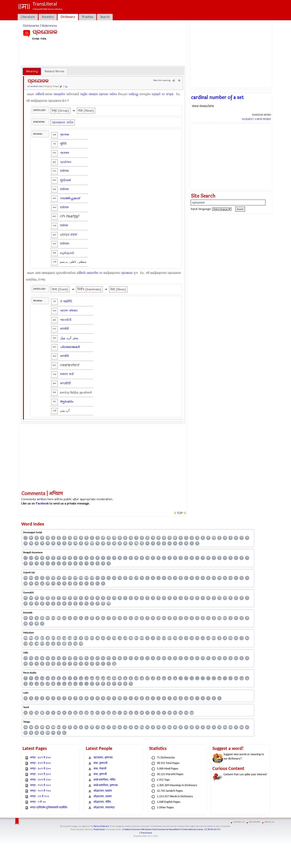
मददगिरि (67, 301)
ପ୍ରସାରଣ (127, 273)
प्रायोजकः (65, 243)
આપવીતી (65, 320)
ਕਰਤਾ (74, 234)
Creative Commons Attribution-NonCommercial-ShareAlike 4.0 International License (163, 829)
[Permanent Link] (60, 86)
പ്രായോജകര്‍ (70, 347)
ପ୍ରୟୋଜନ (58, 122)
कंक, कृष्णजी (100, 774)
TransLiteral (99, 829)
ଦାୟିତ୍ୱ (133, 94)
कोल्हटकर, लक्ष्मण (103, 796)
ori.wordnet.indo (35, 86)
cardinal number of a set (217, 97)
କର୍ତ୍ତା (70, 122)
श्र (92, 543)
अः (31, 537)
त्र (213, 537)
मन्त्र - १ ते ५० (38, 802)
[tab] (32, 71)
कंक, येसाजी (100, 768)
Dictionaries (31, 25)
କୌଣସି (40, 94)
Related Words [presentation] (54, 71)
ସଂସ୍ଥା (169, 94)
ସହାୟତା (93, 94)
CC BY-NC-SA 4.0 (212, 829)
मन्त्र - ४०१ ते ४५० (40, 757)
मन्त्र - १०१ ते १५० (40, 791)
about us (269, 821)
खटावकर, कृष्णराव (103, 757)
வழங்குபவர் (67, 253)
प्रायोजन (64, 225)
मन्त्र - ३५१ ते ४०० (40, 763)
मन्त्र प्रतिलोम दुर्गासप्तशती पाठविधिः (49, 807)
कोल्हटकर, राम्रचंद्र (104, 807)
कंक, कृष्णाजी (100, 763)
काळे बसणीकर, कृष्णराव (106, 785)
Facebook (42, 503)
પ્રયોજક (66, 162)
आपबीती (64, 329)
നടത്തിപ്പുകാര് (70, 198)
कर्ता (71, 374)
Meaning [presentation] (32, 71)
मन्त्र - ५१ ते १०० (39, 796)
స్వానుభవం (66, 401)
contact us (239, 821)
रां (61, 301)
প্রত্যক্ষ (64, 310)
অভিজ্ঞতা (73, 310)
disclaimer (254, 821)
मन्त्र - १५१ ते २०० (40, 785)
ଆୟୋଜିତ (59, 94)
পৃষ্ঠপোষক (64, 134)
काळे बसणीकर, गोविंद (104, 779)
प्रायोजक (64, 171)
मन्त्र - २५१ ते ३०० (40, 774)
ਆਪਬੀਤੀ (65, 383)
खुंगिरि (63, 144)
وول (62, 338)
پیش (75, 338)
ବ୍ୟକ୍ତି (156, 94)
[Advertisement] (103, 52)
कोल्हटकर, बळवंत (103, 791)
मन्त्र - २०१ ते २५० (40, 779)
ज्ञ (164, 537)
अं (37, 537)
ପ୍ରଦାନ (103, 94)
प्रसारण (64, 374)
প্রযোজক (64, 153)
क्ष (125, 537)
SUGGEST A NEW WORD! (256, 119)
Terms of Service (101, 826)
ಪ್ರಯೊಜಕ (65, 180)
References (49, 25)
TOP (180, 513)
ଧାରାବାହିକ (92, 273)
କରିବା (113, 94)
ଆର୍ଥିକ (83, 94)
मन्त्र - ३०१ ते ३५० (40, 768)
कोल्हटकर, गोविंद (102, 802)
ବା (163, 94)
